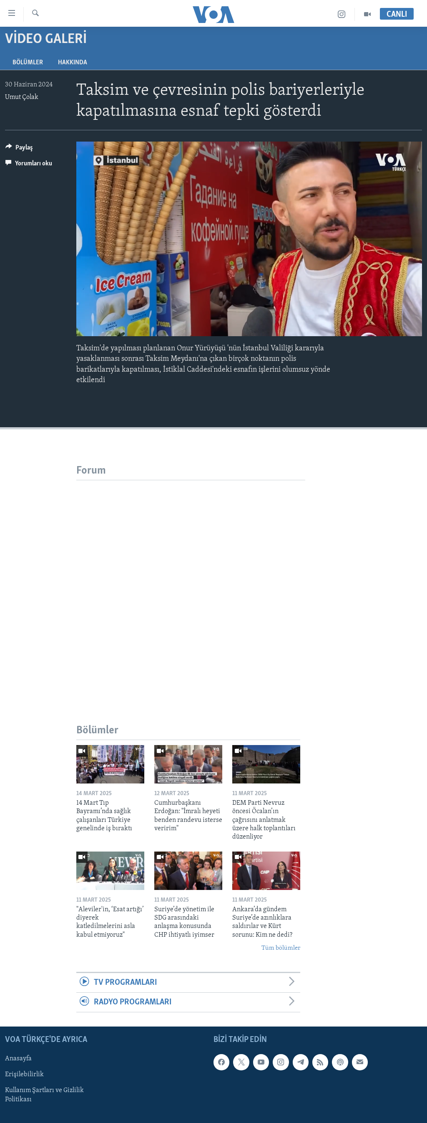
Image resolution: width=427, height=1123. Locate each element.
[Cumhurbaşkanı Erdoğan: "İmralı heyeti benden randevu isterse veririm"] (188, 764)
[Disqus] (190, 584)
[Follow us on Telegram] (301, 1062)
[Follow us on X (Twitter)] (241, 1062)
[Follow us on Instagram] (281, 1062)
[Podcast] (340, 1062)
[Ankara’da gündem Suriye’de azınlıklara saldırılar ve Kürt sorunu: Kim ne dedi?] (266, 871)
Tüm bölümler (280, 948)
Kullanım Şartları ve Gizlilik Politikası (44, 1095)
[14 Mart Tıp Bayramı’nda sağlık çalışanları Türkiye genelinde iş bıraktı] (110, 764)
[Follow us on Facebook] (221, 1062)
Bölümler (28, 62)
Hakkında (72, 62)
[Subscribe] (360, 1062)
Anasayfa (18, 1059)
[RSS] (320, 1062)
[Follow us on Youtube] (261, 1062)
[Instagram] (342, 14)
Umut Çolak (21, 97)
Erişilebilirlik (24, 1075)
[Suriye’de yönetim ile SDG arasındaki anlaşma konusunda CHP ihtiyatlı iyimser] (188, 871)
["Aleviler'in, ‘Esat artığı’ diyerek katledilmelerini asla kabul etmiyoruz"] (110, 871)
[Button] (19, 149)
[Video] (367, 14)
